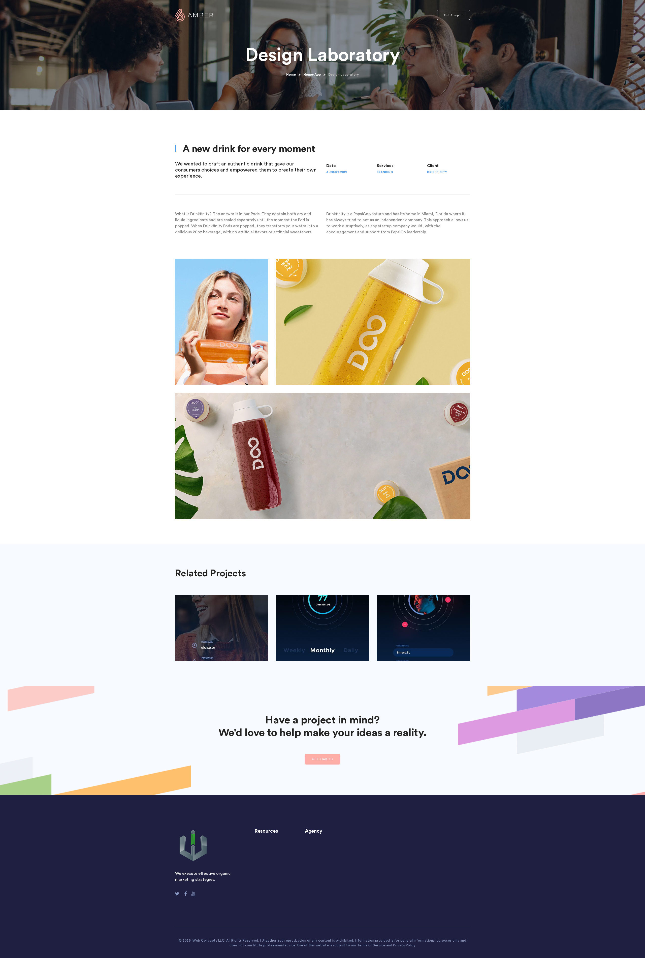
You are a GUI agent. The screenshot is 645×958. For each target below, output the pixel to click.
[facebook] (185, 893)
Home (291, 74)
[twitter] (177, 893)
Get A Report (453, 15)
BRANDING (385, 172)
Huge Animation (221, 624)
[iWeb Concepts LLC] (194, 15)
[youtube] (193, 893)
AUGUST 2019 (336, 172)
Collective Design (322, 624)
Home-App (312, 74)
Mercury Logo (423, 624)
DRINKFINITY (437, 172)
